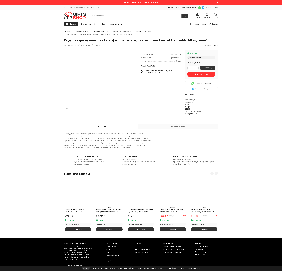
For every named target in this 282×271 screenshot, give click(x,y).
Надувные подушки (142, 32)
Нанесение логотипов (77, 8)
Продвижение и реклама (172, 247)
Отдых (108, 261)
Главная (67, 32)
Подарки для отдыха (81, 32)
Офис (96, 24)
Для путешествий (100, 32)
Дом (103, 24)
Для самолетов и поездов (120, 32)
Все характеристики (148, 65)
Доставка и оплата (93, 8)
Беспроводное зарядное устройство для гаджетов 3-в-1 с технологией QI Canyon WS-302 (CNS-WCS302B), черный (203, 210)
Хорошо (86, 268)
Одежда (109, 258)
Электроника (86, 24)
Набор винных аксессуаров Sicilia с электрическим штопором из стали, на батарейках (109, 210)
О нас (66, 8)
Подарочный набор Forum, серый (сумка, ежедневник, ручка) (140, 210)
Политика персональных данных (74, 265)
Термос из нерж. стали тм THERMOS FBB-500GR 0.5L (74, 210)
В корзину (207, 67)
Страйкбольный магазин (172, 252)
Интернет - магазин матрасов (173, 249)
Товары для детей (115, 24)
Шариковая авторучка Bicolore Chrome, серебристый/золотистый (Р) (171, 210)
